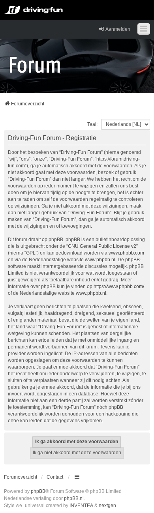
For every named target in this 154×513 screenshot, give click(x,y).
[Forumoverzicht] (35, 64)
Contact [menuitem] (55, 477)
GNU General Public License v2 (102, 246)
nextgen (107, 505)
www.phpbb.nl (100, 259)
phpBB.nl (74, 498)
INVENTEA (81, 505)
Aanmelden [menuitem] (117, 29)
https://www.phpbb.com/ (119, 286)
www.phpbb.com (126, 253)
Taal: (92, 124)
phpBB (38, 491)
